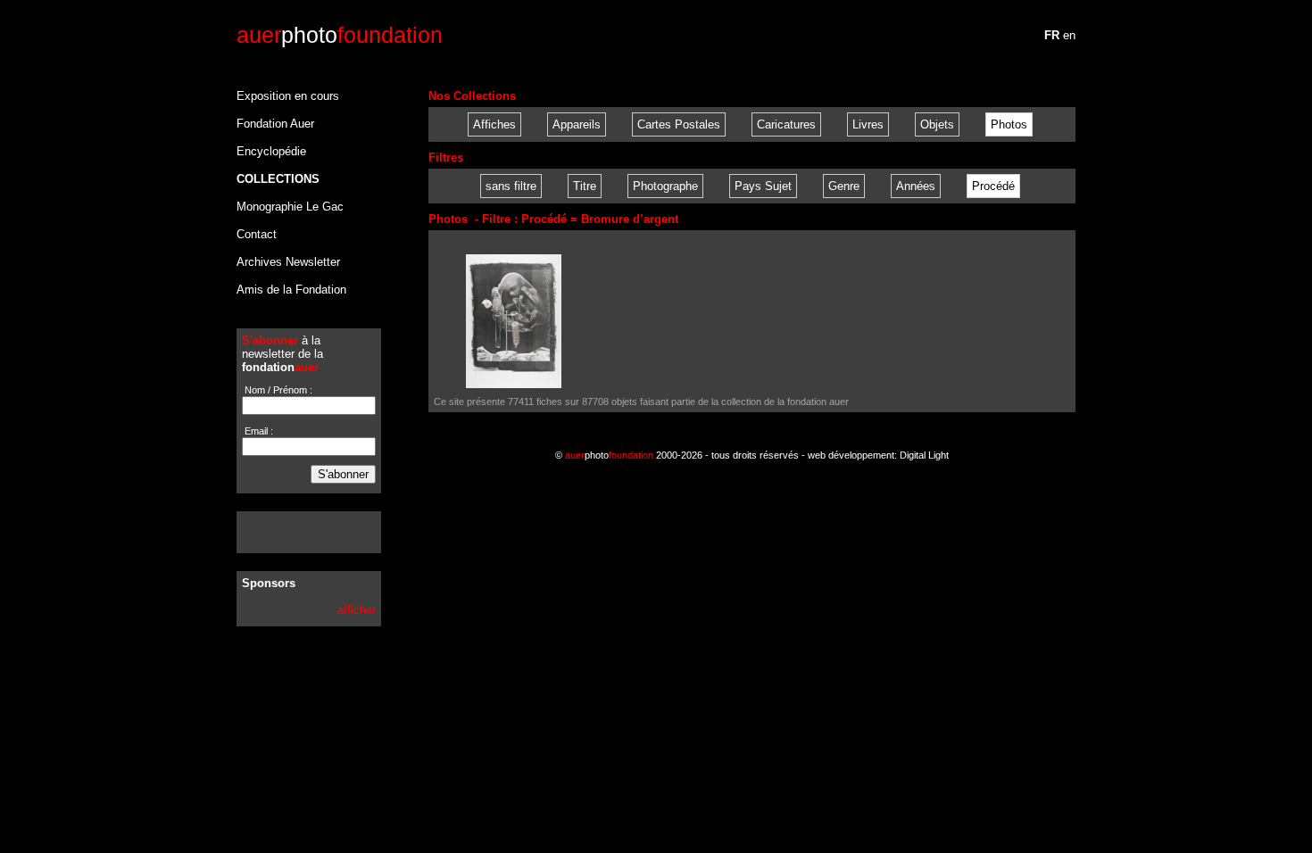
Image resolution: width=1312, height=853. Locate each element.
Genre (843, 186)
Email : (257, 431)
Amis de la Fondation (291, 289)
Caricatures (786, 124)
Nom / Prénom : (277, 390)
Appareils (576, 124)
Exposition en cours (288, 96)
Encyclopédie (271, 151)
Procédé (993, 186)
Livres (868, 124)
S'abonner (343, 474)
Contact (257, 234)
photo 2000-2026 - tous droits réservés (682, 455)
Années (915, 186)
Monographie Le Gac (290, 206)
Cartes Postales (678, 124)
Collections (278, 179)
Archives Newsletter (288, 262)
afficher (356, 610)
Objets (937, 124)
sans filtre (511, 186)
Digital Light (924, 455)
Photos (1009, 124)
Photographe (665, 186)
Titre (584, 186)
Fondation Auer (275, 123)
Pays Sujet (763, 186)
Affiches (494, 124)
